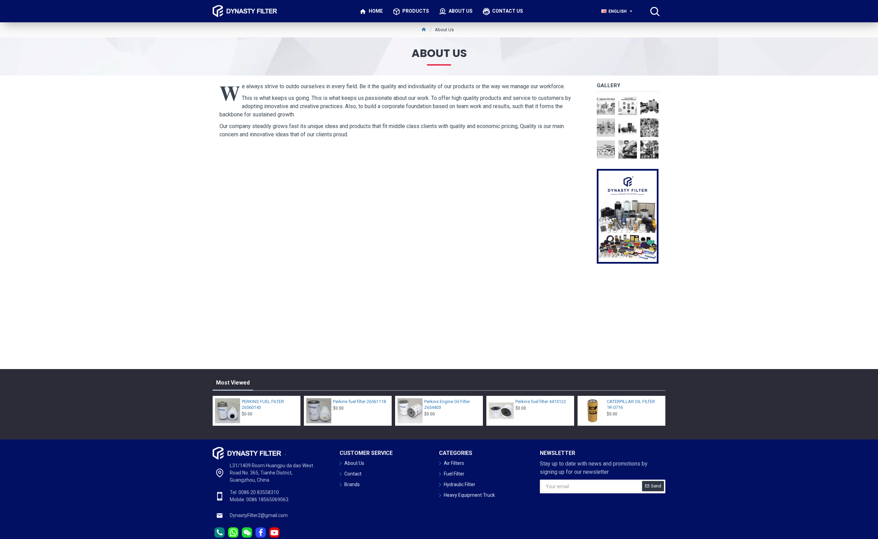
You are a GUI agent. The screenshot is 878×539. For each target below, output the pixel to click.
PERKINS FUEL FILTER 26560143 (263, 404)
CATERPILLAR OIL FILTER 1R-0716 (631, 404)
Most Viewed (233, 382)
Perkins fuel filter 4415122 (540, 401)
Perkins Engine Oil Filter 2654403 (447, 404)
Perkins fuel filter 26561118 (359, 401)
